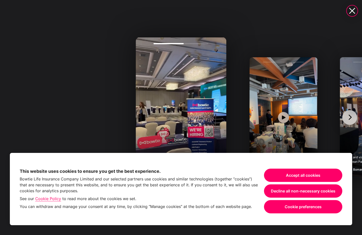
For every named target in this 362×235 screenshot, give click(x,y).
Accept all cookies (303, 175)
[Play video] (181, 117)
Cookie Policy (48, 198)
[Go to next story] (349, 117)
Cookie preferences (303, 206)
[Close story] (352, 11)
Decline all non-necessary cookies (303, 191)
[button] (181, 117)
